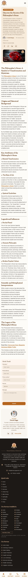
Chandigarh (19, 523)
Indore (17, 521)
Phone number (6, 377)
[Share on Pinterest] (16, 46)
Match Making (6, 550)
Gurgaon (5, 516)
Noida (4, 512)
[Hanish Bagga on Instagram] (12, 433)
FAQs (3, 502)
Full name (4, 364)
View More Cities (7, 532)
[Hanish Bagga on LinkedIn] (8, 433)
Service (4, 383)
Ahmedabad (19, 529)
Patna (17, 527)
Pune (4, 529)
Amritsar (18, 525)
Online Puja (5, 491)
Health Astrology (7, 555)
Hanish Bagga (10, 37)
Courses (4, 486)
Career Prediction (7, 552)
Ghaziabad (5, 514)
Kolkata (18, 510)
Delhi (4, 510)
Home (3, 481)
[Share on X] (8, 46)
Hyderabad (5, 525)
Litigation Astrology (8, 565)
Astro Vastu (6, 545)
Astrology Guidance (8, 547)
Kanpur (18, 516)
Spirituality (5, 496)
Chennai (5, 527)
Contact (4, 499)
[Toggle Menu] (25, 3)
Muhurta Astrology (7, 560)
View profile (18, 433)
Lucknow (18, 512)
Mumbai (5, 523)
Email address (5, 370)
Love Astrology (7, 557)
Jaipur (4, 518)
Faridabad (18, 514)
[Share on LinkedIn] (12, 46)
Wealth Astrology (7, 562)
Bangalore (5, 521)
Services (4, 489)
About (4, 484)
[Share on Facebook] (4, 46)
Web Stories (5, 494)
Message (4, 390)
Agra (17, 518)
